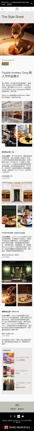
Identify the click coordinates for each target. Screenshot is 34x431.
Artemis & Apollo (19, 233)
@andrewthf (21, 89)
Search (6, 9)
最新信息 (21, 409)
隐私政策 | (10, 420)
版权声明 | (16, 420)
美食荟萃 (13, 409)
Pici (13, 152)
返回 (32, 410)
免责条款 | (5, 420)
